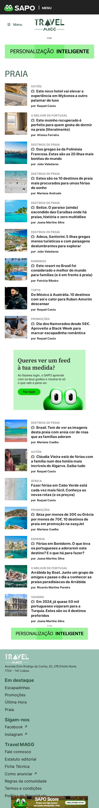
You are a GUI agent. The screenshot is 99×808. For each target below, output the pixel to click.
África (36, 481)
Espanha (38, 539)
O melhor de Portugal (49, 115)
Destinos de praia (45, 144)
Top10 (35, 290)
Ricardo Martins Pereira (53, 587)
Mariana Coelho (48, 442)
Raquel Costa (46, 106)
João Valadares (48, 164)
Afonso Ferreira (48, 135)
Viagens (37, 597)
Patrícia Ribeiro (47, 280)
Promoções (40, 319)
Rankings (38, 261)
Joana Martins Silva (50, 222)
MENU (46, 8)
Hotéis (36, 86)
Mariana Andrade (49, 193)
